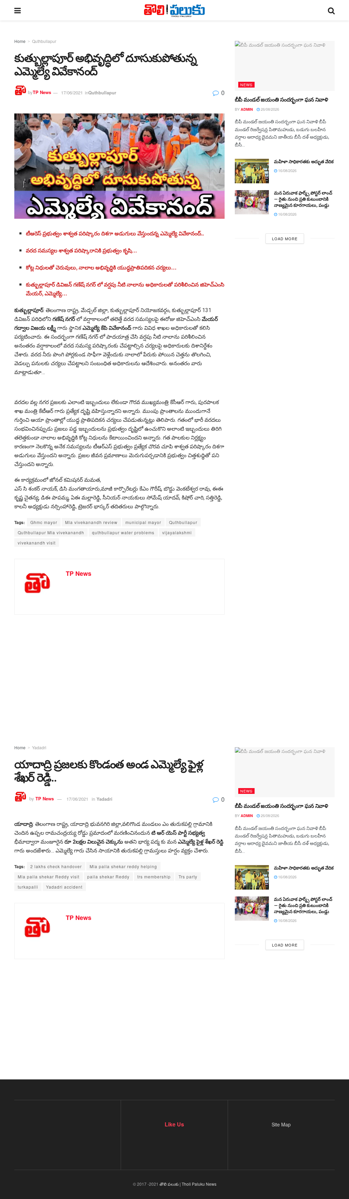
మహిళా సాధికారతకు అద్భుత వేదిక (304, 161)
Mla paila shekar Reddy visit (48, 876)
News (246, 84)
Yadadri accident (64, 887)
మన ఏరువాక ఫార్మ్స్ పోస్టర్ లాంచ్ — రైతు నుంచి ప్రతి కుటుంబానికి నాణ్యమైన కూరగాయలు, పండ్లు (303, 199)
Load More (285, 238)
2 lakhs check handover (56, 866)
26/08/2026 (269, 109)
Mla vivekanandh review (91, 522)
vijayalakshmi (177, 532)
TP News (42, 92)
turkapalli (28, 887)
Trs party (188, 876)
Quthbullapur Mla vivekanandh (51, 532)
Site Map (281, 1124)
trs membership (154, 876)
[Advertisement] (174, 669)
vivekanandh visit (37, 542)
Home (20, 41)
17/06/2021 (72, 92)
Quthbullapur (44, 41)
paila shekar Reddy (108, 876)
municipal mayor (143, 522)
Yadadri (39, 747)
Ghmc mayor (43, 522)
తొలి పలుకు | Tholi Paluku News (188, 1184)
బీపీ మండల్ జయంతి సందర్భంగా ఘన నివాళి (281, 99)
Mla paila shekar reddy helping (123, 866)
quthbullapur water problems (123, 532)
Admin (247, 109)
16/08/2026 (287, 170)
